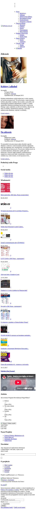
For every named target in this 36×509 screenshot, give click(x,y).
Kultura (22, 35)
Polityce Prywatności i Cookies (10, 489)
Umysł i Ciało (20, 43)
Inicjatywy (23, 13)
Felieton (22, 26)
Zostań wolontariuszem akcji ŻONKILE (12, 242)
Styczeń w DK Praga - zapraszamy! (11, 306)
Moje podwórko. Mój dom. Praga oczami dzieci (15, 195)
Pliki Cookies (8, 465)
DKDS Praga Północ (26, 16)
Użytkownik (4, 500)
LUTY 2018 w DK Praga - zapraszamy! (12, 258)
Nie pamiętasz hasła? (7, 507)
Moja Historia (24, 31)
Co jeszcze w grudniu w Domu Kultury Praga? (14, 322)
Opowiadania (24, 30)
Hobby (22, 40)
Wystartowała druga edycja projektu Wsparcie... (15, 211)
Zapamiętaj (6, 504)
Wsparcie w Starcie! (25, 21)
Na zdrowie (6, 132)
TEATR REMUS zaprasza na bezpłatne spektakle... (16, 335)
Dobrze (6, 401)
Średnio (6, 411)
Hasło (2, 502)
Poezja (22, 28)
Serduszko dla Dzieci (10, 439)
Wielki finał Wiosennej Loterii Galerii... (12, 227)
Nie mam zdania (9, 406)
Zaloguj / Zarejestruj (8, 480)
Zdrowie (22, 46)
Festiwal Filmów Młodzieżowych (14, 435)
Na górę (3, 485)
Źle (5, 416)
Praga (17, 11)
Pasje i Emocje (20, 38)
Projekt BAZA (24, 20)
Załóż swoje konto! (19, 507)
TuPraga (22, 15)
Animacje (22, 41)
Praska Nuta (23, 36)
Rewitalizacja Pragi (25, 18)
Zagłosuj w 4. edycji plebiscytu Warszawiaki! (14, 290)
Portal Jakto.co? (9, 437)
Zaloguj (3, 505)
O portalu (7, 467)
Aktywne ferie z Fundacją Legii (10, 274)
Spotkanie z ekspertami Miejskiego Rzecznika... (15, 348)
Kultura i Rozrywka (22, 33)
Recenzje (22, 25)
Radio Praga (8, 440)
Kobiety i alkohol (9, 86)
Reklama (7, 470)
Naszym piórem (20, 23)
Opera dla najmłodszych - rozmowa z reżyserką (14, 364)
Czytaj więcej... (5, 113)
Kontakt (6, 472)
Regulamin (7, 468)
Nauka (22, 45)
